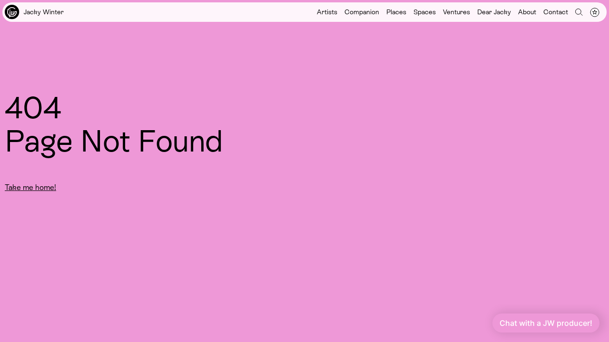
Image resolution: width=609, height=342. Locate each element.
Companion (361, 12)
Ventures (456, 12)
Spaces (424, 12)
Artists (327, 12)
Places (396, 12)
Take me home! (30, 187)
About (527, 12)
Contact (555, 12)
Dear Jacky (494, 12)
